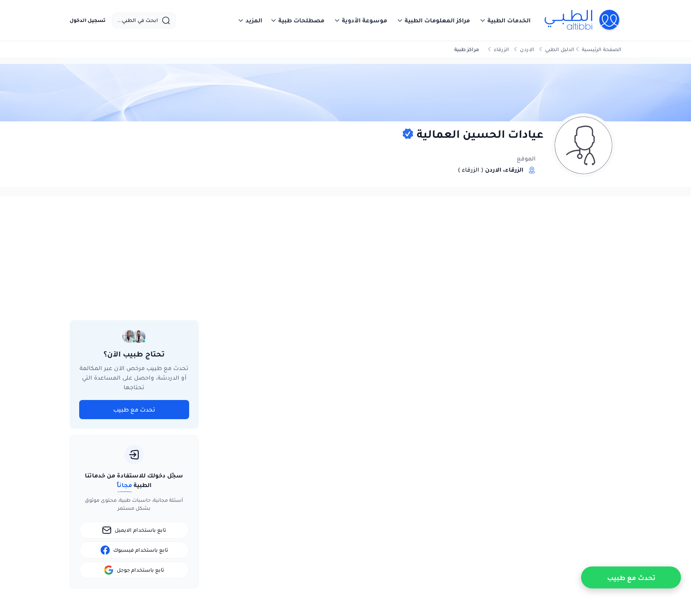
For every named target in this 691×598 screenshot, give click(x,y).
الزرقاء (501, 49)
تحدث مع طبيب (134, 409)
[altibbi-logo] (582, 20)
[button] (505, 20)
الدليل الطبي (559, 49)
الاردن (527, 49)
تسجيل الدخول (88, 20)
